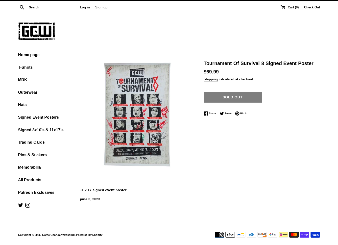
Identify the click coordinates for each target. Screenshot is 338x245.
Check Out (312, 7)
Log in (85, 7)
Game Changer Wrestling (58, 234)
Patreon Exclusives (36, 192)
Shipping (211, 79)
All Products (29, 180)
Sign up (101, 7)
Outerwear (27, 92)
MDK (22, 80)
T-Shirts (25, 67)
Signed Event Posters (38, 117)
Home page (29, 55)
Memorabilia (29, 167)
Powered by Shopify (89, 234)
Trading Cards (31, 142)
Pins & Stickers (32, 155)
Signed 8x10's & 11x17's (41, 130)
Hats (22, 105)
